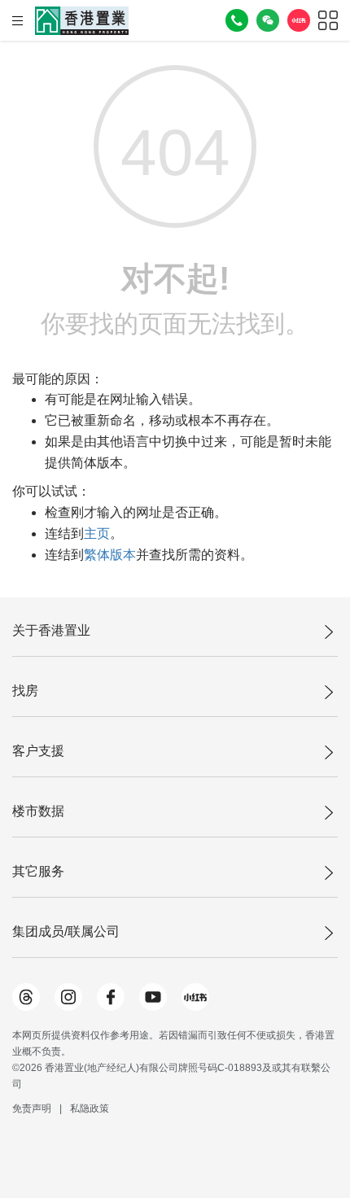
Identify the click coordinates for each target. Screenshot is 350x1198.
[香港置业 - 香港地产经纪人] (82, 21)
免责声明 (31, 1108)
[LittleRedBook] (195, 997)
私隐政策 (89, 1108)
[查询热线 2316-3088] (236, 20)
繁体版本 (110, 555)
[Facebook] (111, 997)
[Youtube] (153, 997)
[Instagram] (68, 997)
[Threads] (26, 997)
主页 (97, 533)
